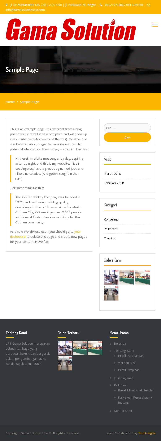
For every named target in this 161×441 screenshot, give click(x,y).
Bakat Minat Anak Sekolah (136, 390)
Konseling (111, 219)
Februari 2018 (114, 183)
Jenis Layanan (123, 378)
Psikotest (111, 229)
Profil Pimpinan (129, 370)
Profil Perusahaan (131, 355)
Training (109, 238)
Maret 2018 (112, 173)
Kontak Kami (123, 410)
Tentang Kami (124, 350)
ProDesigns (146, 433)
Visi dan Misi (126, 363)
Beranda (120, 343)
